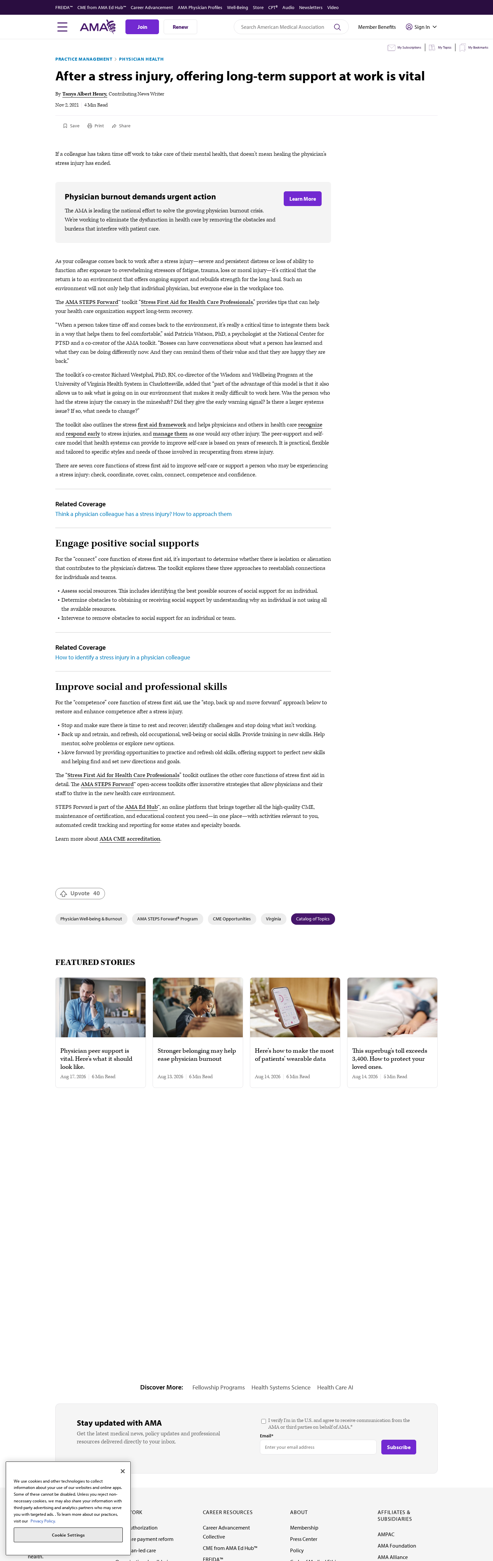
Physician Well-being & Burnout (91, 919)
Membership (304, 1527)
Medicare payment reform (144, 1539)
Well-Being (237, 7)
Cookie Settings (68, 1535)
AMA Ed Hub (141, 807)
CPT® (273, 7)
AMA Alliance (393, 1557)
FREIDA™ (64, 7)
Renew (180, 26)
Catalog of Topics (313, 919)
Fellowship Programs (219, 1387)
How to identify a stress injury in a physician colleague (122, 657)
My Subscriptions (409, 47)
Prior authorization (136, 1527)
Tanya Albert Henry (84, 94)
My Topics (444, 47)
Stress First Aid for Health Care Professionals (197, 302)
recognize (310, 425)
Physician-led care (135, 1550)
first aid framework (162, 425)
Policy (297, 1550)
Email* (266, 1436)
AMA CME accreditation (130, 839)
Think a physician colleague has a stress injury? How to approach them (143, 514)
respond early (83, 434)
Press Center (303, 1539)
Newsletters (311, 7)
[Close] (122, 1471)
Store (258, 7)
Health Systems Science (281, 1387)
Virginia (273, 919)
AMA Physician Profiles (200, 7)
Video (333, 7)
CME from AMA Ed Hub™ (101, 7)
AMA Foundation (397, 1545)
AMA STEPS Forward (91, 302)
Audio (288, 7)
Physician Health (141, 59)
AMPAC (386, 1534)
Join (142, 26)
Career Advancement (152, 7)
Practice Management (83, 59)
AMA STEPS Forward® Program (167, 919)
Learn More (302, 198)
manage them (170, 434)
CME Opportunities (232, 919)
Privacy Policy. (43, 1520)
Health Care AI (335, 1387)
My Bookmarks (478, 47)
